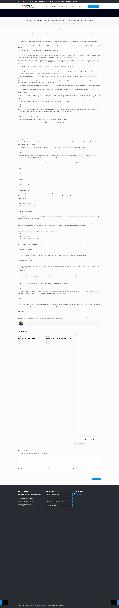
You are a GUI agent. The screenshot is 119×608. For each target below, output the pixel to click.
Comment (21, 456)
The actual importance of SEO (84, 440)
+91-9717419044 (43, 1)
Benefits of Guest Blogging (53, 494)
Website (75, 468)
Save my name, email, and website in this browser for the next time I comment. (36, 475)
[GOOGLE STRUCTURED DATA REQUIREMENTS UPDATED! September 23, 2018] (4, 602)
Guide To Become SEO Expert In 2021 (58, 338)
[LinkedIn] (100, 1)
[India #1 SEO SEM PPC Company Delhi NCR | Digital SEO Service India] (27, 6)
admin (36, 33)
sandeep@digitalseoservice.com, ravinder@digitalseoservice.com (63, 1)
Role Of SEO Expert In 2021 (27, 338)
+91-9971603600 (33, 1)
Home (39, 23)
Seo (50, 23)
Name (20, 468)
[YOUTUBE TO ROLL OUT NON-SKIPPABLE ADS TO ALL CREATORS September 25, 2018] (115, 602)
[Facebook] (98, 1)
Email (47, 468)
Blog (45, 23)
